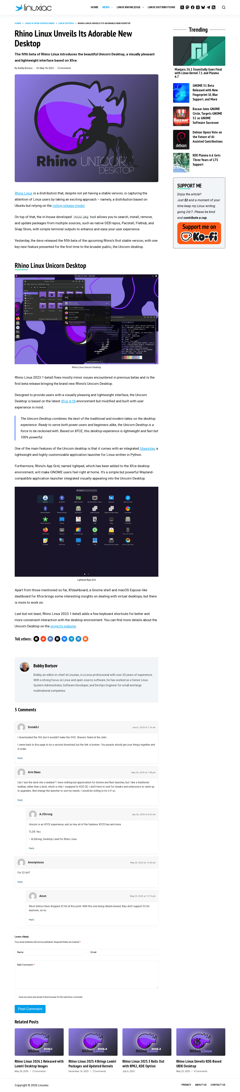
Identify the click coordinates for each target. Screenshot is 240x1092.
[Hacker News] (85, 639)
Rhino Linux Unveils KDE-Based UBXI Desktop (198, 1063)
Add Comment (26, 964)
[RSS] (213, 7)
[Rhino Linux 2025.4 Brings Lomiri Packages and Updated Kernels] (93, 1042)
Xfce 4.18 (68, 401)
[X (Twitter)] (182, 7)
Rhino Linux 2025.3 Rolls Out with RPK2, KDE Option (143, 1063)
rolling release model (69, 206)
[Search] (223, 7)
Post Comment (30, 1009)
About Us (201, 1085)
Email (93, 952)
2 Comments (99, 1071)
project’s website (63, 626)
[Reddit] (43, 639)
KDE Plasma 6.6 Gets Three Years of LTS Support (206, 160)
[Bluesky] (203, 7)
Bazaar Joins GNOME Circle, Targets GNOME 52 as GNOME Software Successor (207, 115)
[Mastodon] (187, 7)
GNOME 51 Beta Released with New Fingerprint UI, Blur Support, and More (205, 92)
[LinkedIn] (78, 639)
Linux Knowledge (128, 7)
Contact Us (218, 1085)
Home (94, 7)
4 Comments (200, 1071)
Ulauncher (147, 448)
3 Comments (39, 1071)
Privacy (186, 1085)
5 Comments (64, 68)
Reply (20, 758)
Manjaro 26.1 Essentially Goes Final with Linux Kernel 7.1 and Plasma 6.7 (198, 73)
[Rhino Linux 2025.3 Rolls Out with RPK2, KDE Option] (146, 1042)
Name (20, 952)
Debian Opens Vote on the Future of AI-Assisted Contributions (208, 137)
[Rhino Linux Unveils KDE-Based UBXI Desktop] (200, 1042)
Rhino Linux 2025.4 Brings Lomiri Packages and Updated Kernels (92, 1063)
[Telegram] (208, 7)
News (106, 7)
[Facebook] (192, 7)
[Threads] (198, 7)
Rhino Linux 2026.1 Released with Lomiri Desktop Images (39, 1063)
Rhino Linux (23, 193)
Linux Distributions (161, 7)
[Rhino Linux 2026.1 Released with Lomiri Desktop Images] (39, 1042)
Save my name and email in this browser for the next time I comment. (51, 997)
